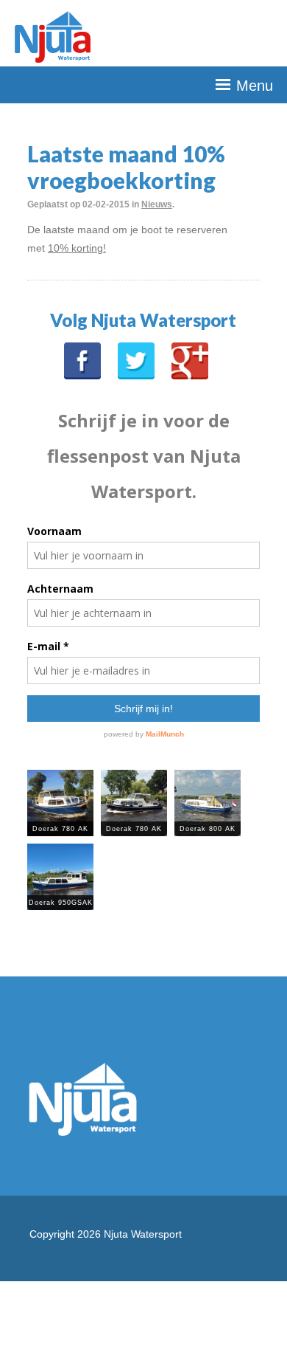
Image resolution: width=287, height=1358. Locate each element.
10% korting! (77, 248)
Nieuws (156, 204)
